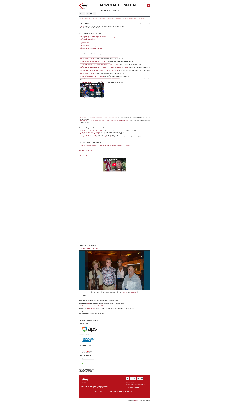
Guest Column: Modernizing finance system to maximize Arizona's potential (98, 117)
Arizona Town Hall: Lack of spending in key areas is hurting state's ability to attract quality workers (104, 120)
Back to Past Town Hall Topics (86, 150)
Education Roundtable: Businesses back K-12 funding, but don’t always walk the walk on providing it (104, 67)
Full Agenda (83, 44)
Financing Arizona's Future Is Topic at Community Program (94, 133)
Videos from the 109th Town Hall (88, 156)
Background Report (84, 41)
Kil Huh (88, 303)
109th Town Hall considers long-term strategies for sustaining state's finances (99, 70)
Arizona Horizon (84, 97)
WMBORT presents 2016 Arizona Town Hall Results (92, 130)
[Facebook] (80, 13)
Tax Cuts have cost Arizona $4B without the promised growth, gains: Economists (99, 57)
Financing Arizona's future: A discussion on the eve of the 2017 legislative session (99, 78)
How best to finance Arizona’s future (88, 135)
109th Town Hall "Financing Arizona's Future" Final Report (94, 36)
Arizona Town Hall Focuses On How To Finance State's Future (95, 63)
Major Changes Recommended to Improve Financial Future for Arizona (97, 136)
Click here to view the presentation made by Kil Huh (92, 305)
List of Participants (84, 42)
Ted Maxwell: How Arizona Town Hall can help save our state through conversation (99, 81)
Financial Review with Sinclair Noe (88, 58)
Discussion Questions (85, 45)
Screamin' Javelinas (131, 311)
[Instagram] (94, 13)
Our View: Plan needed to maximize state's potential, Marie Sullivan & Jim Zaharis (99, 64)
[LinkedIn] (87, 13)
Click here (82, 26)
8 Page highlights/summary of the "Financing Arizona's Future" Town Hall (97, 37)
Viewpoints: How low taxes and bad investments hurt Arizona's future (96, 66)
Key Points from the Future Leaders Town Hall (91, 46)
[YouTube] (90, 13)
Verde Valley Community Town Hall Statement (91, 48)
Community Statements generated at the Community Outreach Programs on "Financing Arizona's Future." (105, 145)
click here (105, 27)
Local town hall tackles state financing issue (90, 132)
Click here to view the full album (89, 248)
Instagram (134, 292)
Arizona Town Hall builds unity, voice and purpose (92, 76)
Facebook (125, 292)
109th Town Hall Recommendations (88, 39)
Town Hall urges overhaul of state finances (90, 75)
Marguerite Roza (91, 308)
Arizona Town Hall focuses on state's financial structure (93, 61)
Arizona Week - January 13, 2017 (88, 82)
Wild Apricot (137, 400)
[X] (83, 13)
